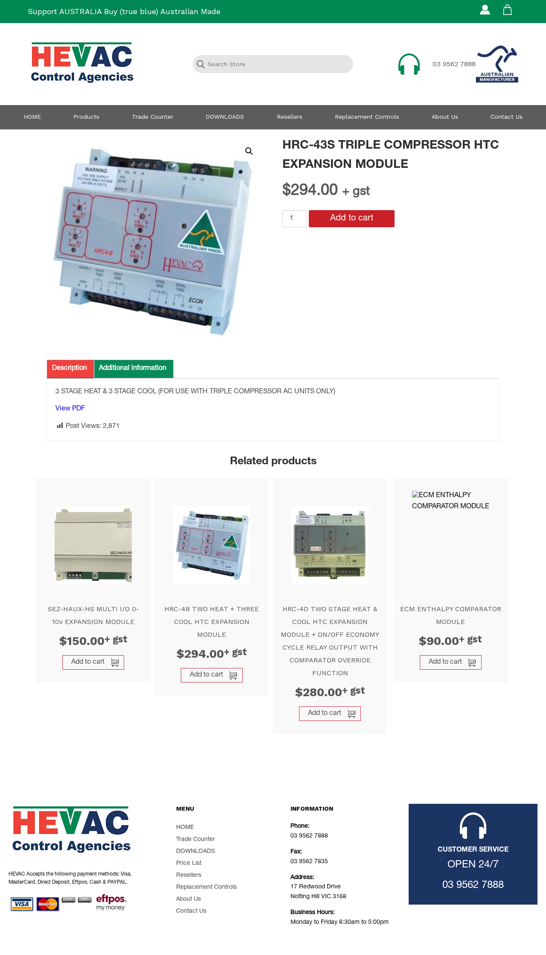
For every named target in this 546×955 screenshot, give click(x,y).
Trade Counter (152, 116)
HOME (32, 116)
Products (86, 116)
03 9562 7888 (454, 64)
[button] (249, 151)
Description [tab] (69, 368)
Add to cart (351, 218)
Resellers (289, 116)
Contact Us (507, 116)
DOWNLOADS (225, 116)
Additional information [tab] (132, 368)
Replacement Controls (367, 116)
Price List (188, 864)
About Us (445, 116)
